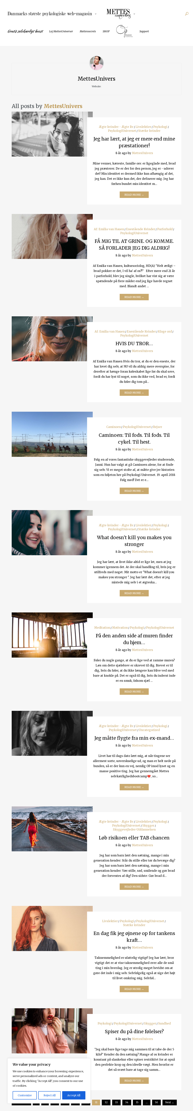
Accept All (73, 1095)
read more (52, 130)
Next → (169, 1102)
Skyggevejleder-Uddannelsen (134, 829)
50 (156, 1102)
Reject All (50, 1095)
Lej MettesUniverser (61, 31)
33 (116, 1102)
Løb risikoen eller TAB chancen (134, 838)
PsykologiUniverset (122, 131)
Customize (25, 1095)
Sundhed (164, 1023)
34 (126, 1102)
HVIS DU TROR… (134, 344)
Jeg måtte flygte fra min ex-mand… (134, 738)
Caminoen (113, 427)
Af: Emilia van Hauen (109, 229)
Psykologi (160, 127)
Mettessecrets (88, 31)
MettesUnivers (63, 106)
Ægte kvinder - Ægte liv (116, 127)
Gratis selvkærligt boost (24, 31)
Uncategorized (149, 730)
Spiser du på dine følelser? (134, 1032)
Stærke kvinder (149, 131)
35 (137, 1102)
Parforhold (165, 229)
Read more (134, 194)
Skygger (148, 825)
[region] (49, 1080)
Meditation (102, 627)
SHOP (106, 31)
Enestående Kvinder (140, 229)
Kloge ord (165, 331)
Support (144, 31)
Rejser (157, 427)
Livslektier (143, 127)
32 (106, 1102)
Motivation (120, 627)
